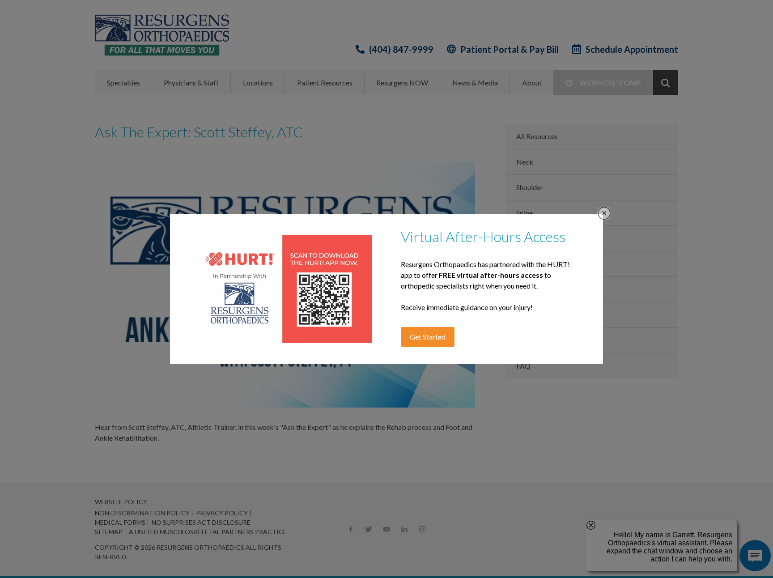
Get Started (428, 336)
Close (604, 213)
